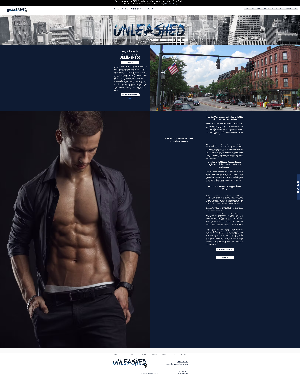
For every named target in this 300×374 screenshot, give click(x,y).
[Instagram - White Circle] (298, 182)
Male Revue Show (150, 9)
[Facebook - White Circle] (298, 185)
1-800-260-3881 (182, 362)
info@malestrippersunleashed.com (177, 364)
